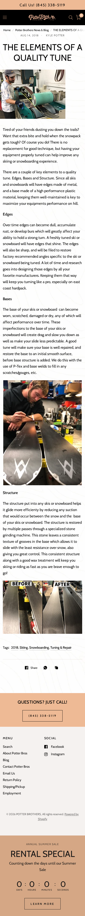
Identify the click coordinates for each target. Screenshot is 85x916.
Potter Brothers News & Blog (32, 30)
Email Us (9, 773)
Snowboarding (39, 648)
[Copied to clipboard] (57, 668)
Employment (12, 793)
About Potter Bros (15, 753)
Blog (6, 760)
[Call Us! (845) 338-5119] (42, 5)
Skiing (24, 648)
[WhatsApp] (46, 667)
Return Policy (12, 780)
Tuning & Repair (60, 648)
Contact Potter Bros (16, 767)
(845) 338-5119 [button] (43, 715)
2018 (14, 648)
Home (7, 30)
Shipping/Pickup (14, 787)
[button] (42, 903)
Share (34, 667)
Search (7, 747)
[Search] (70, 17)
